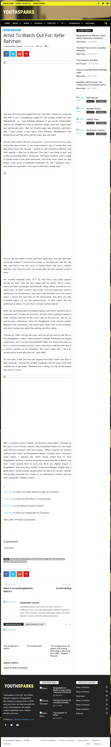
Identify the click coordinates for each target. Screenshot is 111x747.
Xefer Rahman (21, 562)
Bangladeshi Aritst (40, 559)
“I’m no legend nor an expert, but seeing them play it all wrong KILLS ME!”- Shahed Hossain (60, 651)
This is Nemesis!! (34, 646)
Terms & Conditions (67, 740)
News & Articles (82, 687)
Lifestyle (52, 23)
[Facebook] (98, 3)
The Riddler (8, 562)
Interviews (16, 30)
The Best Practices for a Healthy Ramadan (62, 701)
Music (15, 23)
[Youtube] (107, 3)
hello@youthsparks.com (24, 719)
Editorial (90, 23)
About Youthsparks (48, 740)
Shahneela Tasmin (14, 46)
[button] (106, 23)
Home (7, 23)
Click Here (8, 492)
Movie (26, 23)
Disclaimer (96, 740)
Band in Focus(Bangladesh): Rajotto (18, 590)
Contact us (98, 744)
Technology (74, 23)
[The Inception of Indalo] (13, 636)
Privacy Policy (83, 740)
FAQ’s (88, 744)
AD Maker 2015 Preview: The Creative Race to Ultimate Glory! (91, 83)
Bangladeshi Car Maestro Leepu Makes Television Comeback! (91, 36)
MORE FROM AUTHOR (35, 624)
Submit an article (23, 3)
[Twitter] (103, 3)
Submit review (39, 3)
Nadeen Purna (93, 108)
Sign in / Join (8, 3)
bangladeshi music (57, 559)
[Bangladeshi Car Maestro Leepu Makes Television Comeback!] (45, 691)
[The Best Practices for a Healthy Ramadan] (45, 703)
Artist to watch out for (20, 559)
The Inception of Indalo (10, 647)
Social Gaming (63, 588)
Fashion (38, 23)
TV (62, 23)
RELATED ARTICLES (13, 624)
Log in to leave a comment (15, 668)
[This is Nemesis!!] (37, 636)
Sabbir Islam (92, 119)
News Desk (80, 42)
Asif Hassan (81, 64)
